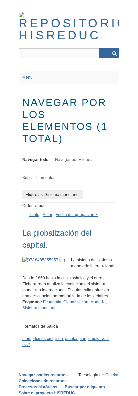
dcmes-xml (43, 338)
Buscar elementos (38, 177)
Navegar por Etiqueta (74, 159)
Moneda (98, 302)
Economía (52, 302)
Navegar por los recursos (43, 375)
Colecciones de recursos (43, 381)
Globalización (75, 302)
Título (34, 214)
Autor (47, 214)
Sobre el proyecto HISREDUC (47, 393)
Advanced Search (104, 53)
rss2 (26, 344)
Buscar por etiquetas (85, 387)
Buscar (114, 53)
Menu (27, 77)
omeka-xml (98, 338)
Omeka (111, 375)
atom (26, 338)
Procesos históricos (38, 387)
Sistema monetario (39, 308)
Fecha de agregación (75, 214)
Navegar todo (35, 159)
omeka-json (75, 338)
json (59, 338)
